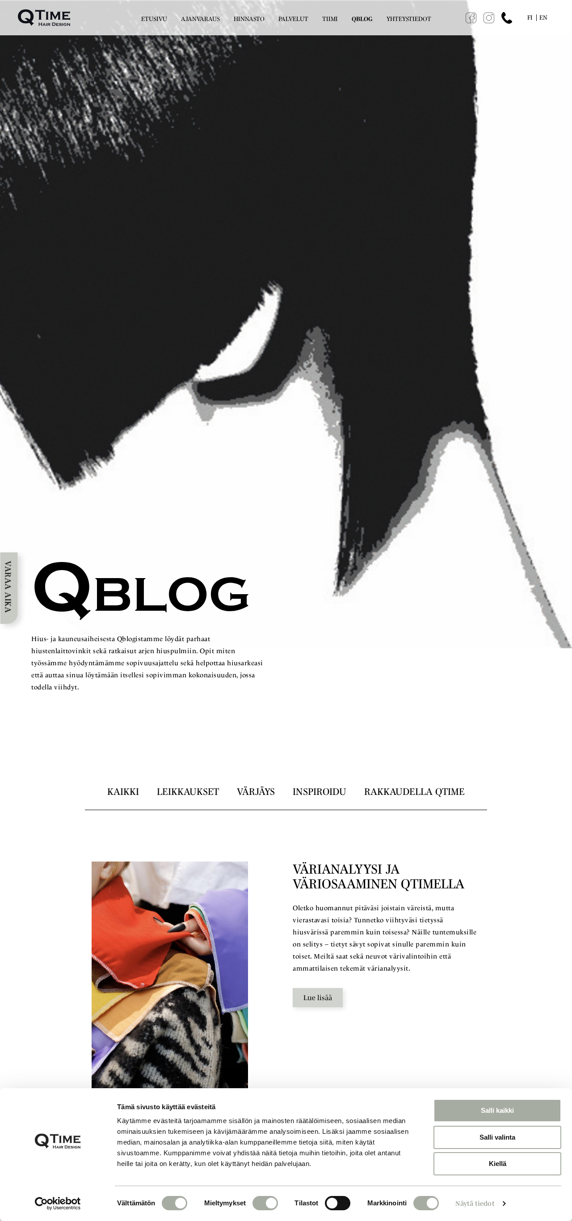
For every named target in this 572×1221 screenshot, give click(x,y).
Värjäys (256, 791)
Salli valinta (497, 1137)
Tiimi (330, 19)
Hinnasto (249, 19)
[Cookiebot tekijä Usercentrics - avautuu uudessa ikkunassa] (58, 1203)
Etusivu (154, 19)
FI (530, 17)
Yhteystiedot (409, 19)
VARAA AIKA (8, 587)
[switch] (265, 1203)
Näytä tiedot (474, 1203)
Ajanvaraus (200, 19)
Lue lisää (317, 997)
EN (543, 17)
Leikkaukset (188, 791)
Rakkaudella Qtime (414, 791)
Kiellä (497, 1163)
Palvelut (293, 19)
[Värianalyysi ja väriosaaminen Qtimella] (170, 979)
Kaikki (123, 791)
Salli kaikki (497, 1110)
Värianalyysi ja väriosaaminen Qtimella (378, 876)
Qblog (362, 19)
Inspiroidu (319, 791)
